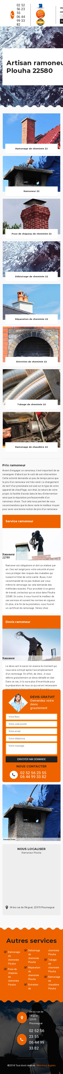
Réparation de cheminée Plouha (33, 973)
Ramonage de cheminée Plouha (13, 958)
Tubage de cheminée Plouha (53, 966)
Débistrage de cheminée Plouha (33, 956)
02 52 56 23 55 (21, 9)
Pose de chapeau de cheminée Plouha (13, 977)
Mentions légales (46, 1065)
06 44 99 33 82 (21, 20)
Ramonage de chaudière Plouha (53, 983)
